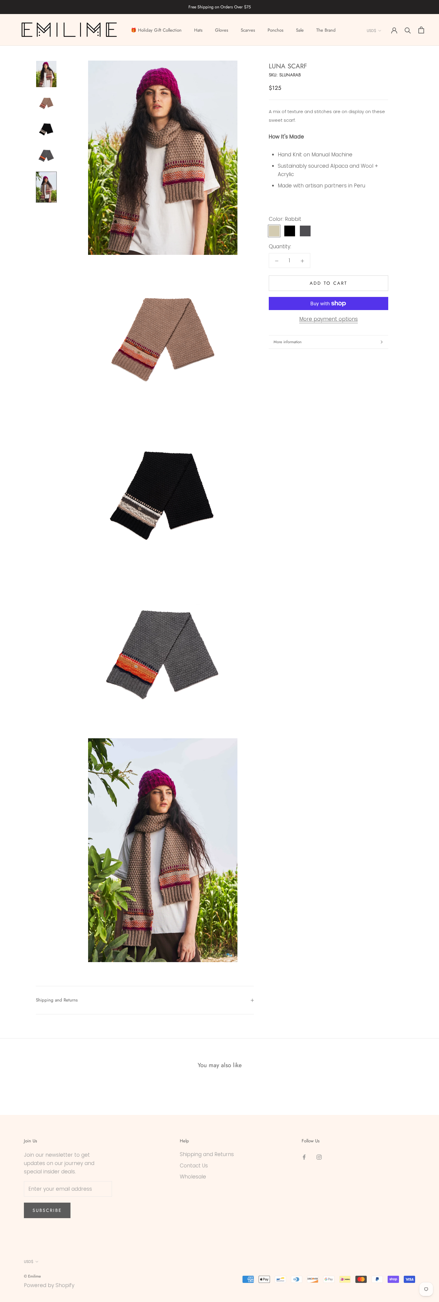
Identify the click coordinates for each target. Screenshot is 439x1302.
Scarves (248, 30)
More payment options (328, 319)
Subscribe (47, 1210)
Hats (198, 30)
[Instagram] (319, 1156)
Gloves (221, 30)
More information (288, 342)
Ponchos (275, 30)
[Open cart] (421, 30)
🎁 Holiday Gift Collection (156, 30)
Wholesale (193, 1176)
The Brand (326, 30)
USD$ (371, 30)
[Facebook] (304, 1156)
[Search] (408, 30)
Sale (300, 30)
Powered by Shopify (49, 1285)
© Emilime (32, 1276)
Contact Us (194, 1165)
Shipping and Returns (57, 1000)
